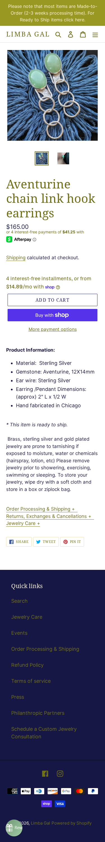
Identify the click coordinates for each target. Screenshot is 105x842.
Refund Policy (27, 665)
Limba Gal (28, 34)
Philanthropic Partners (37, 713)
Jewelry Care (26, 617)
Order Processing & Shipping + (42, 509)
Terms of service (31, 681)
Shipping (15, 257)
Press (17, 697)
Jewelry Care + (23, 523)
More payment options (53, 329)
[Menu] (95, 34)
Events (19, 633)
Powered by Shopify (72, 823)
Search (19, 601)
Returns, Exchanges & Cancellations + (50, 516)
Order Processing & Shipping (45, 649)
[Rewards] (14, 828)
